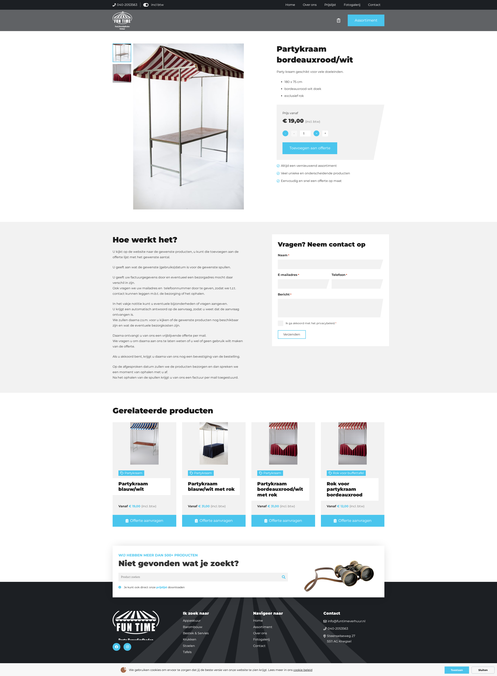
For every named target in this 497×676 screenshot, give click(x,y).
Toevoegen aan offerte (309, 148)
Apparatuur (192, 620)
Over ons (260, 633)
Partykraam (133, 473)
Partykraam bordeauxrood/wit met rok (280, 489)
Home (258, 620)
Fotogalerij (261, 639)
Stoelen (189, 645)
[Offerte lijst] (338, 20)
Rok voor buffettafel (348, 473)
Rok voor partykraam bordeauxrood (344, 489)
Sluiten (483, 670)
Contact (259, 645)
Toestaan (457, 670)
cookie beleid (302, 670)
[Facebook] (116, 647)
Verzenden (291, 334)
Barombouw (192, 627)
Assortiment (262, 627)
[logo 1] (122, 20)
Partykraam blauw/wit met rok (211, 486)
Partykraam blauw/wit (133, 486)
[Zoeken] (283, 577)
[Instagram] (127, 647)
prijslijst (161, 587)
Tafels (187, 652)
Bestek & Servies (196, 633)
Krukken (189, 639)
